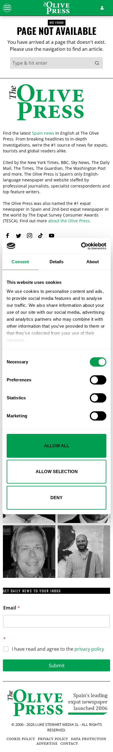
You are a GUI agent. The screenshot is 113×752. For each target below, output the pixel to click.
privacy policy (89, 649)
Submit (57, 665)
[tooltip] (7, 235)
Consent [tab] (20, 261)
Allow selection (57, 471)
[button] (97, 63)
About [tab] (92, 261)
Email (11, 608)
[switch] (98, 380)
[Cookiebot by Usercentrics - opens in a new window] (81, 246)
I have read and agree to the (58, 649)
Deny (56, 497)
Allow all (56, 445)
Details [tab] (57, 261)
